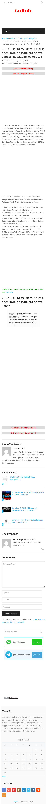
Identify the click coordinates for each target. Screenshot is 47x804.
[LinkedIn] (24, 790)
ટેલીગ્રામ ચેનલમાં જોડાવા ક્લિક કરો (23, 433)
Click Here (9, 292)
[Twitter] (28, 790)
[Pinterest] (14, 790)
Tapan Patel (8, 60)
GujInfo (16, 801)
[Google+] (9, 790)
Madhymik (17, 63)
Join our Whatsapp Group (23, 68)
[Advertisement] (24, 21)
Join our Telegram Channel (23, 73)
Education (8, 63)
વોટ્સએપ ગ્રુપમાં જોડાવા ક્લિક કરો (23, 428)
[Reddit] (38, 790)
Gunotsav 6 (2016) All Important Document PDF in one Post (24, 509)
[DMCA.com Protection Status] (11, 698)
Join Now (36, 642)
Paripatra (25, 63)
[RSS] (4, 795)
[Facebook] (4, 790)
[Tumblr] (33, 790)
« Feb (4, 777)
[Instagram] (19, 790)
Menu (7, 31)
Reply (43, 549)
